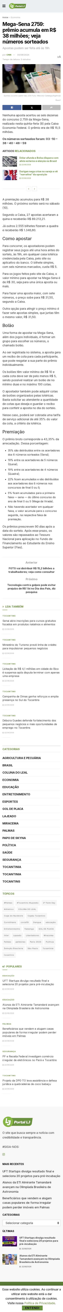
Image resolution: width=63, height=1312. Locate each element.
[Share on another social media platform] (51, 107)
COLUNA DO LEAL (15, 772)
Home (5, 17)
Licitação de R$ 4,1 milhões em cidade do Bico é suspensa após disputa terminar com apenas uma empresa (31, 672)
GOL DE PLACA (12, 809)
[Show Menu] (3, 6)
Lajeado (9, 816)
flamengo (29, 929)
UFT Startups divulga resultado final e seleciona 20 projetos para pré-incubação (38, 1240)
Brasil (7, 765)
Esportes (10, 801)
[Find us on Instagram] (3, 1154)
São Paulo (33, 948)
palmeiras (21, 942)
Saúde (7, 852)
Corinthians (10, 922)
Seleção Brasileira (13, 948)
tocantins (9, 955)
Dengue (37, 922)
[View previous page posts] (28, 189)
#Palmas (8, 903)
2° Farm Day (49, 903)
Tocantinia (11, 867)
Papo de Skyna (14, 838)
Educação (10, 787)
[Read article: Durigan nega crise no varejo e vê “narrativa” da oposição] (9, 175)
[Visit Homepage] (17, 6)
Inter (6, 935)
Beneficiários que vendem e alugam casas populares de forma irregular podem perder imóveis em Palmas (29, 1032)
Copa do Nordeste (13, 916)
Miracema (10, 823)
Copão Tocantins (36, 916)
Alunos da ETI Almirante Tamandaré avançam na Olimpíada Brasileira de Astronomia (26, 1187)
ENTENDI (32, 1308)
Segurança (11, 859)
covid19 (25, 922)
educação (51, 922)
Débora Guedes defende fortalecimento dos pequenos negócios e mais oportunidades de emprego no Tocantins (29, 724)
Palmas (8, 830)
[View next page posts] (34, 189)
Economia (15, 17)
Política (9, 845)
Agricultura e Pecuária (21, 758)
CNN (8, 54)
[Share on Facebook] (11, 107)
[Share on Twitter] (31, 107)
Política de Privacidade (39, 1303)
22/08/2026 (26, 165)
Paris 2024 (35, 942)
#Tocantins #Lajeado (28, 903)
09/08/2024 (23, 54)
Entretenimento (16, 794)
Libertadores (32, 935)
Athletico (9, 909)
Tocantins (9, 616)
